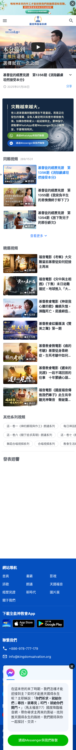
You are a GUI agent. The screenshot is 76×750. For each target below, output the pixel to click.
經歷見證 (8, 592)
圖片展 (55, 592)
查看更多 (36, 236)
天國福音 (56, 584)
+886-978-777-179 (23, 649)
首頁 (5, 576)
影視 (53, 576)
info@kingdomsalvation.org (30, 657)
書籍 (29, 576)
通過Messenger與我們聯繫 (38, 740)
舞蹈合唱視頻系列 (18, 443)
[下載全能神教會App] (6, 623)
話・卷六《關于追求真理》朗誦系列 (29, 435)
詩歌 (5, 584)
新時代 (31, 592)
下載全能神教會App (18, 613)
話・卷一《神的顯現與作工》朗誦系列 (31, 426)
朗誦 (29, 584)
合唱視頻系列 (46, 443)
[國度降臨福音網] (38, 20)
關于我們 (8, 600)
